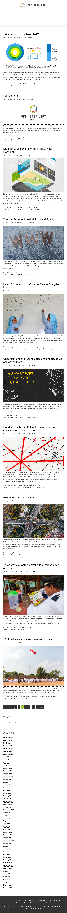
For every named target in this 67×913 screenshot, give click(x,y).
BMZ (12, 209)
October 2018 (7, 774)
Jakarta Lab (16, 83)
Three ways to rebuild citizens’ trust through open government (32, 566)
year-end (25, 698)
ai (11, 555)
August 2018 (7, 779)
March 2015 (7, 877)
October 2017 (7, 807)
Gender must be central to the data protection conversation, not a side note (29, 428)
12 (33, 707)
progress (16, 698)
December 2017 (8, 801)
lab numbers (21, 85)
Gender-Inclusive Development (25, 485)
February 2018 (7, 796)
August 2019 (7, 757)
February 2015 (7, 879)
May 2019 (6, 762)
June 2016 (6, 849)
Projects (22, 83)
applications (14, 139)
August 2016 (7, 843)
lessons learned (29, 349)
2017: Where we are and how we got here (27, 639)
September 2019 (8, 754)
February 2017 (7, 829)
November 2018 (8, 771)
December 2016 (8, 832)
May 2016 (6, 852)
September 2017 (8, 810)
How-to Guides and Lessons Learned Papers (25, 347)
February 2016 (7, 860)
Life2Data (36, 349)
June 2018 (6, 785)
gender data (14, 487)
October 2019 (7, 751)
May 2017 (6, 821)
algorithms (14, 417)
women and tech (39, 487)
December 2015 (8, 863)
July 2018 (6, 782)
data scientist (21, 139)
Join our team (11, 95)
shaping (21, 555)
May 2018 (6, 788)
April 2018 (6, 790)
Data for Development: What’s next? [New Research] (27, 150)
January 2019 (7, 765)
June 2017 (6, 818)
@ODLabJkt (42, 900)
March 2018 (7, 793)
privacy (19, 417)
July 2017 (6, 815)
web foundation (33, 417)
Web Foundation (33, 207)
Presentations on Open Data (20, 207)
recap (21, 698)
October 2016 (7, 838)
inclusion (31, 487)
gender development (23, 487)
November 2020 (8, 737)
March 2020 (7, 743)
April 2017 (6, 824)
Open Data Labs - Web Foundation (33, 5)
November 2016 (8, 835)
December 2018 (8, 768)
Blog (11, 83)
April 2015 (6, 874)
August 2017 (7, 813)
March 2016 (7, 857)
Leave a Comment (28, 37)
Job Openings (20, 137)
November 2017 (8, 804)
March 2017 (7, 826)
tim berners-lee (25, 274)
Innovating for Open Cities (37, 696)
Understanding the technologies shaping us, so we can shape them (32, 360)
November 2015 (8, 865)
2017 (12, 85)
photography (51, 349)
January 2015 (7, 882)
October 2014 (7, 888)
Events (15, 485)
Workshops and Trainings (32, 83)
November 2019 (8, 749)
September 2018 (8, 776)
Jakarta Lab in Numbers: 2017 (21, 34)
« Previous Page (8, 707)
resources (58, 349)
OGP (28, 629)
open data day (44, 349)
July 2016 (6, 846)
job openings (29, 139)
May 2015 (6, 871)
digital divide (17, 274)
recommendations (33, 209)
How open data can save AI (19, 497)
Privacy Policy (47, 902)
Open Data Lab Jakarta (32, 902)
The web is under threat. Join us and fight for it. (30, 219)
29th (12, 274)
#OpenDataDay (15, 349)
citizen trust (14, 629)
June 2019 (6, 760)
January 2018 (7, 799)
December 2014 (8, 885)
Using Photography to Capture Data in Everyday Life (31, 285)
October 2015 (7, 868)
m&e (27, 85)
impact (16, 85)
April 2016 (6, 854)
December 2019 (8, 746)
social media (25, 417)
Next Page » (40, 707)
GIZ (27, 209)
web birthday (32, 274)
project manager (38, 139)
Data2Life (21, 349)
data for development (19, 209)
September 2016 (8, 840)
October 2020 (7, 740)
